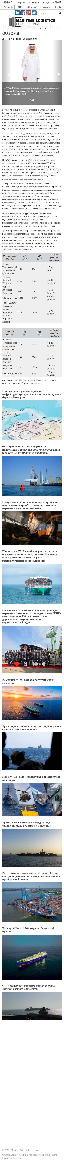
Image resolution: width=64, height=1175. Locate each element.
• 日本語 (57, 2)
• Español (21, 2)
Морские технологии (12, 1157)
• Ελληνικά (31, 7)
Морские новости (48, 1154)
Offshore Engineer (10, 1154)
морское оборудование (23, 383)
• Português (7, 7)
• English (58, 7)
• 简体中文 (8, 2)
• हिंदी (19, 7)
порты (38, 383)
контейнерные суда (31, 379)
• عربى (46, 2)
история (17, 379)
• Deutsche (34, 2)
